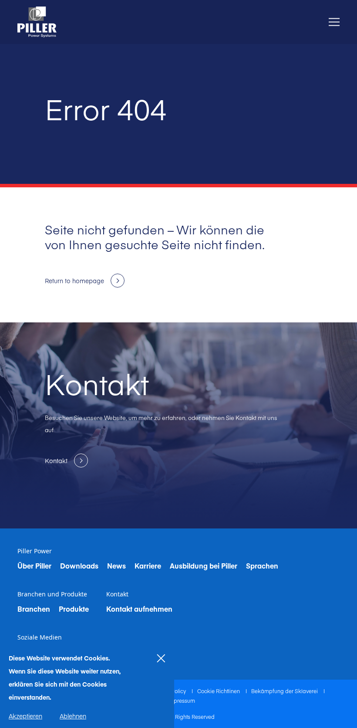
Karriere (148, 565)
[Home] (37, 22)
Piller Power (34, 551)
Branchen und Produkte (52, 594)
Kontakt (117, 594)
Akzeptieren (25, 715)
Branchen (33, 608)
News (116, 565)
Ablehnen (73, 715)
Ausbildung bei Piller (203, 565)
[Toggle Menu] (334, 22)
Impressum (181, 700)
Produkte (74, 608)
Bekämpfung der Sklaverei (285, 690)
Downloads (79, 565)
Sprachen (262, 565)
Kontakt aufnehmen (139, 608)
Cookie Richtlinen (219, 690)
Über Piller (34, 565)
